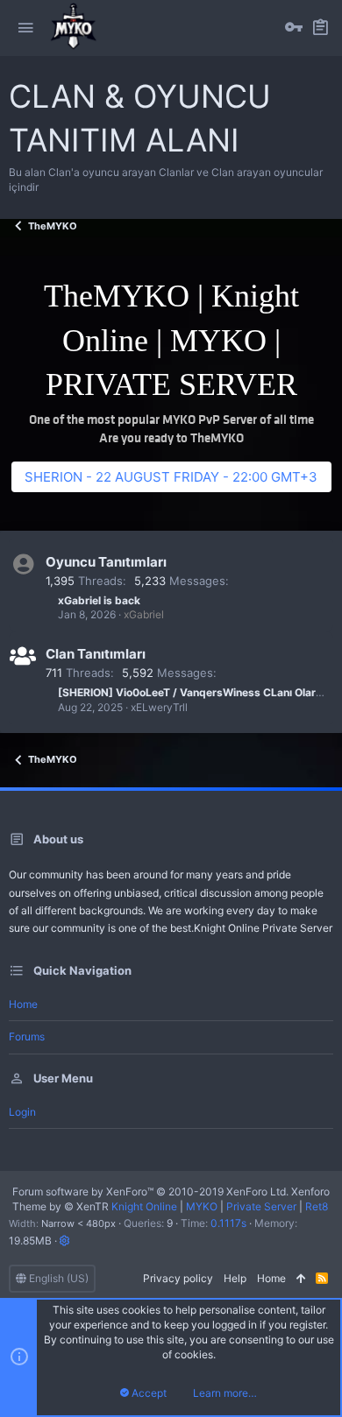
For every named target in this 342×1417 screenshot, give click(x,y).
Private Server (261, 1206)
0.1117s (228, 1223)
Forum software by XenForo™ (150, 1191)
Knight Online (144, 1206)
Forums (27, 1036)
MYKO (201, 1206)
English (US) (57, 1278)
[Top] (300, 1279)
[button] (25, 28)
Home (23, 1004)
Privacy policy (178, 1278)
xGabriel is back (99, 600)
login (22, 1111)
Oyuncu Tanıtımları (106, 561)
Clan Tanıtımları (96, 653)
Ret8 (316, 1206)
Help (235, 1278)
